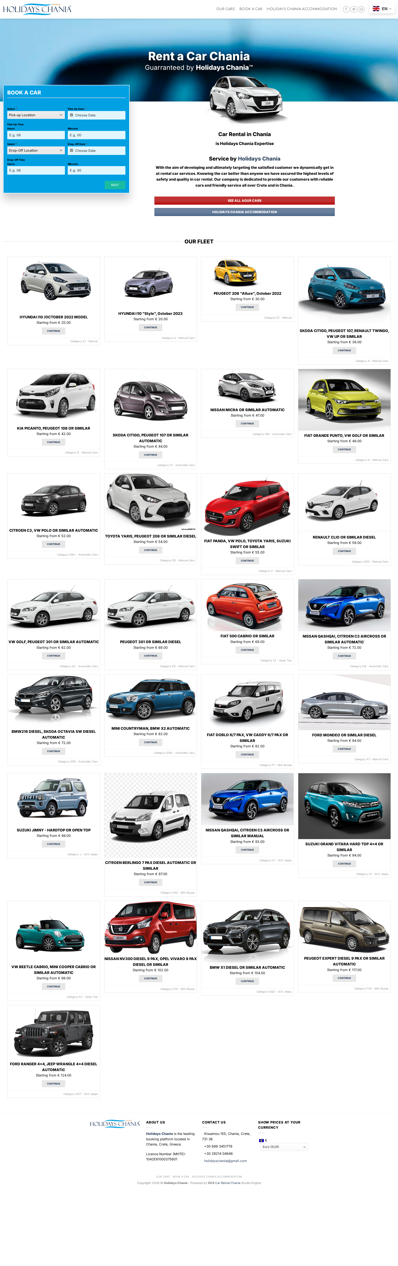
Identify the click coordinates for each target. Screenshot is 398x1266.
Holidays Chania (259, 158)
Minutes (73, 128)
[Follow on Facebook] (346, 9)
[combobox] (36, 115)
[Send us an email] (361, 9)
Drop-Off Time (16, 159)
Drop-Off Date (77, 144)
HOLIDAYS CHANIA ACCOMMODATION (302, 9)
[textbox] (32, 115)
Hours (11, 128)
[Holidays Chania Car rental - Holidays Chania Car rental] (37, 9)
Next (115, 185)
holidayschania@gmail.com (225, 1161)
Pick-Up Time (15, 124)
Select (12, 108)
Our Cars (225, 9)
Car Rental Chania (228, 1183)
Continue (53, 331)
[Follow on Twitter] (353, 9)
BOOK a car (250, 9)
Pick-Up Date (77, 108)
